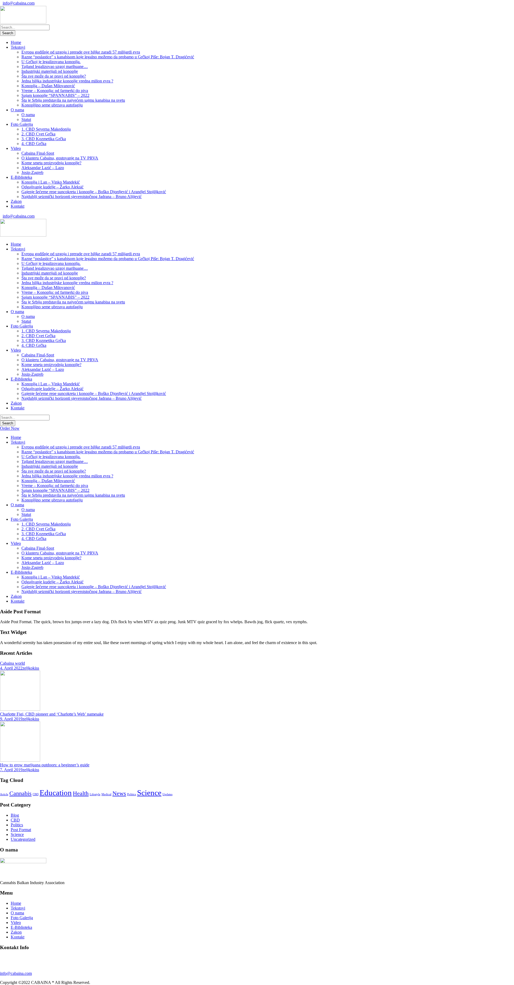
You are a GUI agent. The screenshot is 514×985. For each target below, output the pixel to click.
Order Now (10, 428)
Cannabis (20, 793)
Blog (15, 815)
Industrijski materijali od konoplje (49, 71)
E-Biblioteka (21, 177)
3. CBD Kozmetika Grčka (43, 138)
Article (4, 794)
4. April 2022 (11, 668)
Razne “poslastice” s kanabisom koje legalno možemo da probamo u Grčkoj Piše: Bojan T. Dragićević (107, 57)
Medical (106, 794)
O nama (17, 110)
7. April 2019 (11, 769)
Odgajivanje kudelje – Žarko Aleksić (52, 187)
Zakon (16, 201)
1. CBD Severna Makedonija (46, 129)
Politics (131, 794)
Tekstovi (18, 47)
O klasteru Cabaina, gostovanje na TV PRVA (59, 158)
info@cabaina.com (19, 3)
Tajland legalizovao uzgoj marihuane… (54, 66)
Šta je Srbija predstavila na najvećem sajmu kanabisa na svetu (73, 100)
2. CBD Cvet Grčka (38, 134)
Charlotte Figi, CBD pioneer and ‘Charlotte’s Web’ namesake (52, 714)
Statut (26, 119)
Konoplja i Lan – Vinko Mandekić (50, 182)
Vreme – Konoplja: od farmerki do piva (54, 90)
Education (56, 792)
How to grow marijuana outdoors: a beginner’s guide (44, 765)
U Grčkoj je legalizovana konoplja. (51, 61)
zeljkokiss (30, 668)
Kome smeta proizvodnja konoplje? (51, 163)
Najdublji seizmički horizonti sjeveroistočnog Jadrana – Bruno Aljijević (81, 196)
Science (149, 792)
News (119, 793)
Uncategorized (23, 839)
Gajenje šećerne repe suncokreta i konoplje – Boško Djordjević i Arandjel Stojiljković (93, 191)
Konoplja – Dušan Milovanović (48, 85)
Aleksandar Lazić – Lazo (42, 167)
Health (81, 793)
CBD (36, 794)
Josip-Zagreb (32, 172)
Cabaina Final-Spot (37, 153)
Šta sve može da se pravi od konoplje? (53, 76)
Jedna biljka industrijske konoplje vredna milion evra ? (67, 81)
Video (16, 148)
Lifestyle (95, 794)
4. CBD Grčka (33, 143)
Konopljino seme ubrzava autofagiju (52, 105)
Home (16, 42)
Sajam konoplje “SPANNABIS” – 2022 (55, 95)
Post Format (21, 829)
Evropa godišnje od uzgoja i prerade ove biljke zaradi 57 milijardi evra (80, 52)
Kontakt (17, 206)
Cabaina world (12, 663)
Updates (167, 794)
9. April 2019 (11, 719)
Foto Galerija (22, 124)
